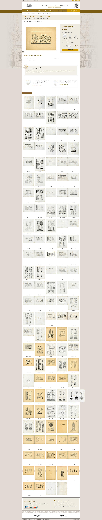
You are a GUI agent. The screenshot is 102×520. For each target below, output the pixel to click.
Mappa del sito (47, 519)
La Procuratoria (25, 0)
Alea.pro (77, 519)
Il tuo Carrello (76, 0)
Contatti (38, 0)
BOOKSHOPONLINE (74, 11)
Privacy (43, 519)
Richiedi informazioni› (37, 85)
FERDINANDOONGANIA (28, 11)
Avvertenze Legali (38, 519)
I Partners (31, 0)
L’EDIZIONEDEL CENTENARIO (50, 11)
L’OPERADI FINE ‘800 (39, 11)
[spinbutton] (69, 46)
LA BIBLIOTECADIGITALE (62, 11)
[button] (70, 45)
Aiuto (35, 0)
